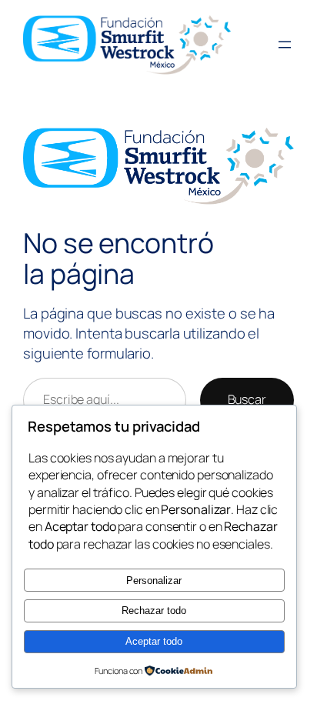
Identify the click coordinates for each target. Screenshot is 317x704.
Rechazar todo (154, 610)
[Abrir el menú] (284, 44)
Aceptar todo (153, 641)
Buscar (247, 399)
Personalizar (154, 580)
